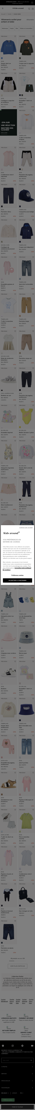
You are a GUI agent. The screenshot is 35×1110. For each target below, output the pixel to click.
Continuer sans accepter (26, 527)
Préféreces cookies (17, 575)
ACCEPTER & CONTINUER (17, 580)
